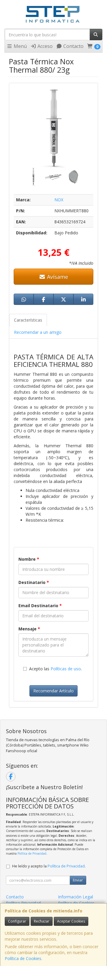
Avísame (56, 276)
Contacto (73, 46)
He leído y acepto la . (49, 866)
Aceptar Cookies (71, 921)
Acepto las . (55, 668)
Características (28, 320)
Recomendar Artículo (53, 691)
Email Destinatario (40, 605)
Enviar (78, 880)
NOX (58, 199)
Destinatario (33, 582)
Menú (19, 46)
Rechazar (41, 921)
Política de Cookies (23, 958)
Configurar (17, 921)
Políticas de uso (66, 668)
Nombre (28, 559)
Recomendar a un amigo (38, 332)
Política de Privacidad (32, 853)
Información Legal (75, 897)
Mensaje (29, 629)
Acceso (44, 46)
